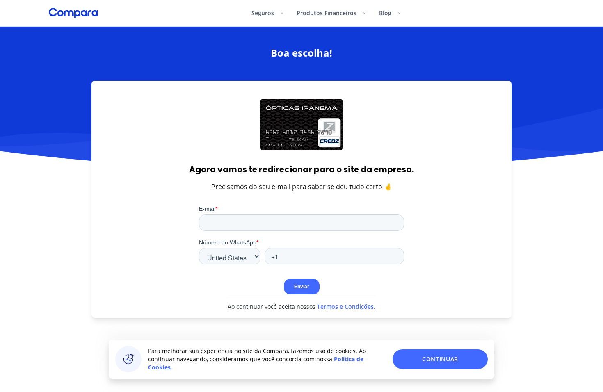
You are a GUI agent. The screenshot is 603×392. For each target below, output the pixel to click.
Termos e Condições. (345, 306)
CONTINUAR (440, 359)
